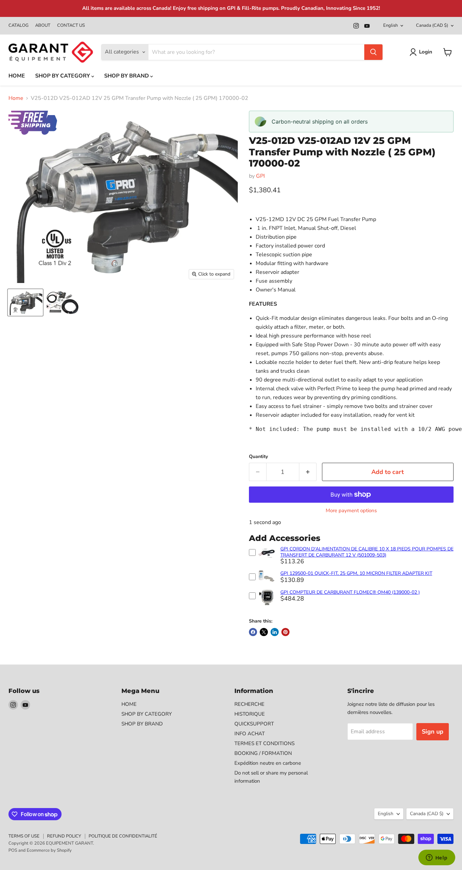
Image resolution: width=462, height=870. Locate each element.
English (390, 25)
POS (12, 850)
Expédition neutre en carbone (267, 763)
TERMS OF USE (24, 836)
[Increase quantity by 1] (308, 472)
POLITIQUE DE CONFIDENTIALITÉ (123, 836)
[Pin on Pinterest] (285, 632)
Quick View (266, 560)
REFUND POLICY (64, 836)
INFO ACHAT (249, 733)
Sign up (432, 731)
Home (15, 98)
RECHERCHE (249, 704)
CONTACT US (71, 25)
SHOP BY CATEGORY (63, 76)
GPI (260, 176)
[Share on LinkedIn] (275, 632)
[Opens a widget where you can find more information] (436, 858)
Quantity (258, 456)
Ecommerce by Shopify (49, 850)
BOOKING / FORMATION (263, 753)
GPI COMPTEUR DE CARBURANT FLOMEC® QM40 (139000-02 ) (350, 592)
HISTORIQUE (249, 714)
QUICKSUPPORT (254, 723)
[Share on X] (264, 632)
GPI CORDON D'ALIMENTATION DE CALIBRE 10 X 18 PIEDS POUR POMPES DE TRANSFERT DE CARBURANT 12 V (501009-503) (367, 552)
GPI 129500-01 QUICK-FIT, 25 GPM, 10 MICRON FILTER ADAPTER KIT (356, 573)
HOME (16, 76)
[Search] (373, 52)
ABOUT (42, 25)
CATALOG (18, 25)
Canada (432, 25)
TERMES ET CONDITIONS (264, 743)
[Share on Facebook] (253, 632)
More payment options (351, 511)
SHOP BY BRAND (127, 76)
